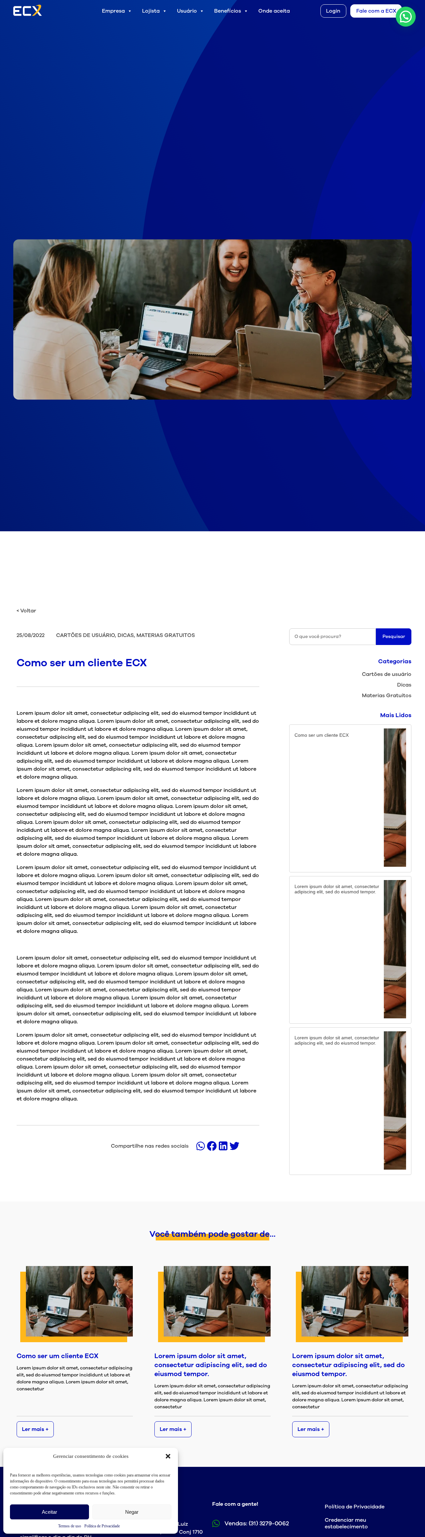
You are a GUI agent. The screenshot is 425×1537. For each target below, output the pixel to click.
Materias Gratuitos (386, 695)
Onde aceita (274, 11)
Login (333, 11)
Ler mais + (35, 1429)
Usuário (187, 11)
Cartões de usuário (386, 674)
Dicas (404, 685)
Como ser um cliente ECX (57, 1355)
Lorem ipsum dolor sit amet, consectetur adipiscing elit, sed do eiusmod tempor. (210, 1364)
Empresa (113, 11)
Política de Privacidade (102, 1526)
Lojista (151, 11)
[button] (168, 1456)
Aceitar (49, 1512)
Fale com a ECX (376, 11)
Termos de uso (69, 1526)
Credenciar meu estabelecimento (346, 1523)
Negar (131, 1512)
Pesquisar (393, 636)
